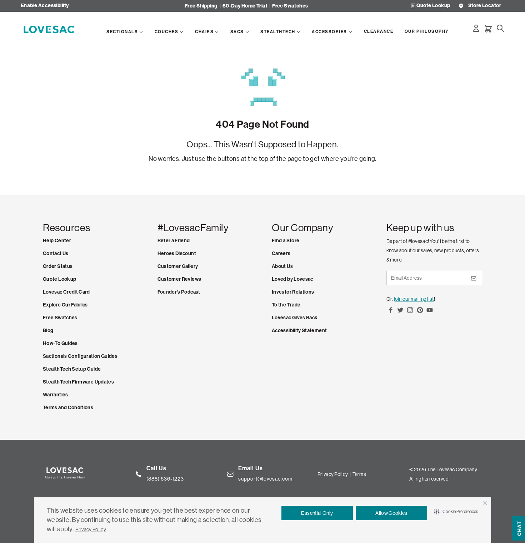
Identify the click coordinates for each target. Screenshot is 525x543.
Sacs (237, 31)
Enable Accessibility (45, 6)
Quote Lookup (433, 6)
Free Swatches (290, 6)
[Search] (500, 28)
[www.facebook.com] (390, 312)
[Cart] (488, 29)
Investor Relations (293, 292)
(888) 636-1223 (165, 479)
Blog (48, 331)
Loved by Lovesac (292, 279)
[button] (485, 503)
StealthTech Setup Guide (72, 369)
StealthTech (277, 31)
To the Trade (286, 305)
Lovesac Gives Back (295, 318)
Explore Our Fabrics (65, 305)
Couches (167, 31)
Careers (281, 253)
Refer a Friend (174, 241)
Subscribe (473, 281)
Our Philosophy (427, 31)
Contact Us (56, 253)
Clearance (379, 31)
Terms (359, 474)
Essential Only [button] (317, 513)
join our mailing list (414, 299)
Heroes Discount (177, 253)
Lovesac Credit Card (66, 292)
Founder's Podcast (179, 292)
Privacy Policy (90, 529)
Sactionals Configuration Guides (80, 356)
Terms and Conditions (68, 408)
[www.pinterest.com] (420, 312)
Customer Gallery (178, 266)
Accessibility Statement (299, 331)
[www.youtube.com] (429, 312)
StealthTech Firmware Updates (78, 382)
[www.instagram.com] (410, 312)
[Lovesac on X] (400, 312)
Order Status (57, 266)
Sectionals (122, 31)
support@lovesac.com (265, 479)
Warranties (55, 395)
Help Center (57, 241)
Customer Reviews (179, 279)
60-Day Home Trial (244, 6)
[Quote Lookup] (413, 5)
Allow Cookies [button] (391, 513)
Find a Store (285, 241)
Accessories (329, 31)
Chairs (204, 31)
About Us (282, 266)
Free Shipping (201, 6)
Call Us (156, 468)
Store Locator (484, 6)
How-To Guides (60, 343)
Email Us (250, 468)
